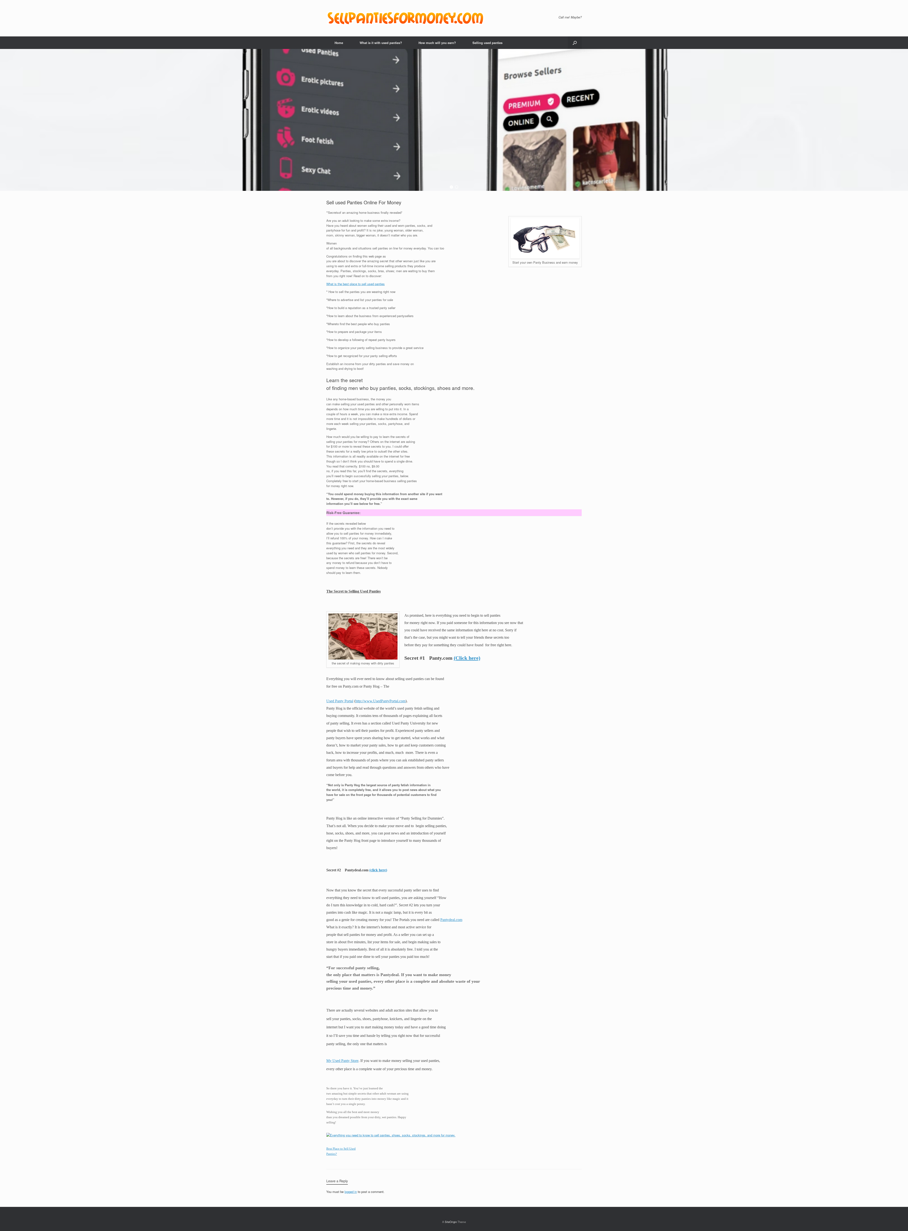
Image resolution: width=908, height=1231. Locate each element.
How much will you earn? (437, 42)
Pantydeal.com (451, 920)
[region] (454, 120)
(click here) (378, 870)
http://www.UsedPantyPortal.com (380, 701)
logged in (351, 1191)
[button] (575, 42)
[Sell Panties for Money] (406, 18)
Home (339, 42)
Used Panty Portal (339, 701)
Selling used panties (487, 42)
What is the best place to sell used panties (355, 284)
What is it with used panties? (381, 42)
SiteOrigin (451, 1222)
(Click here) (467, 658)
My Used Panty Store (342, 1061)
